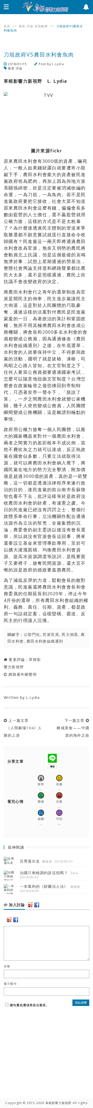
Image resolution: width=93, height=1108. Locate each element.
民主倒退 (70, 634)
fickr (56, 151)
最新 (22, 26)
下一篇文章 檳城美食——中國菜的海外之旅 (71, 728)
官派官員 (51, 634)
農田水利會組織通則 (45, 641)
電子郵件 (10, 984)
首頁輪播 (41, 26)
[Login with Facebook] (36, 904)
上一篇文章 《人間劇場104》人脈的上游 (23, 728)
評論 (30, 26)
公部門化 (32, 634)
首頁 (7, 26)
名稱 (7, 966)
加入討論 (16, 905)
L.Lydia (58, 64)
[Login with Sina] (30, 904)
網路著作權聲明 (22, 674)
